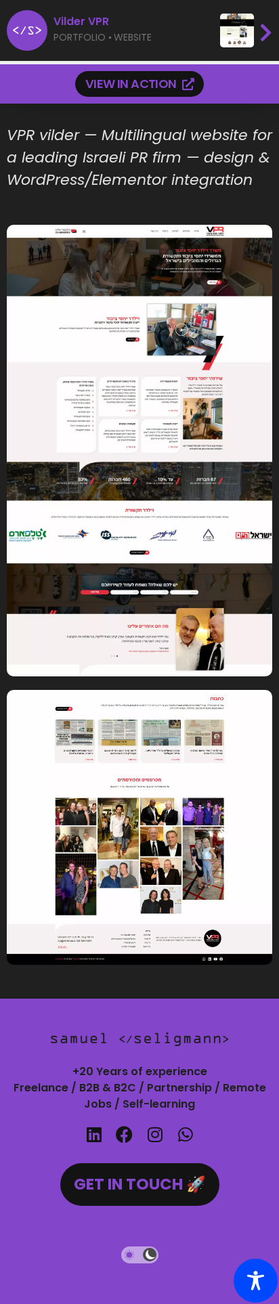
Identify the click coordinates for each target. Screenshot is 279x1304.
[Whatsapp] (185, 1134)
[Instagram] (154, 1134)
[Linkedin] (93, 1134)
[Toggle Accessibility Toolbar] (255, 1280)
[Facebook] (124, 1134)
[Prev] (246, 30)
